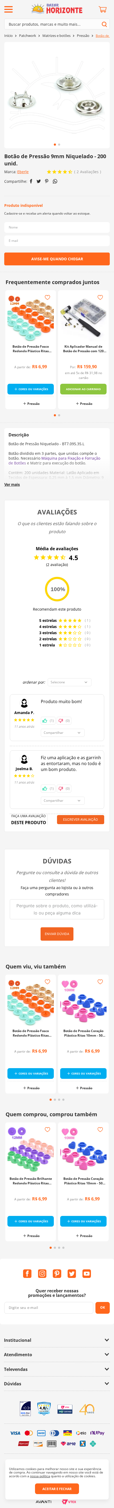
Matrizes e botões (56, 36)
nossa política (40, 1476)
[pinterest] (47, 181)
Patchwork (27, 36)
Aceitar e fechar (57, 1489)
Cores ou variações (33, 389)
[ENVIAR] (57, 259)
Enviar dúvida (57, 934)
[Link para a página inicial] (8, 36)
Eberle (23, 171)
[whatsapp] (55, 181)
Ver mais (12, 484)
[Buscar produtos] (104, 24)
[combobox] (57, 24)
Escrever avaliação (80, 819)
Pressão (83, 36)
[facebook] (31, 181)
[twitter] (39, 181)
